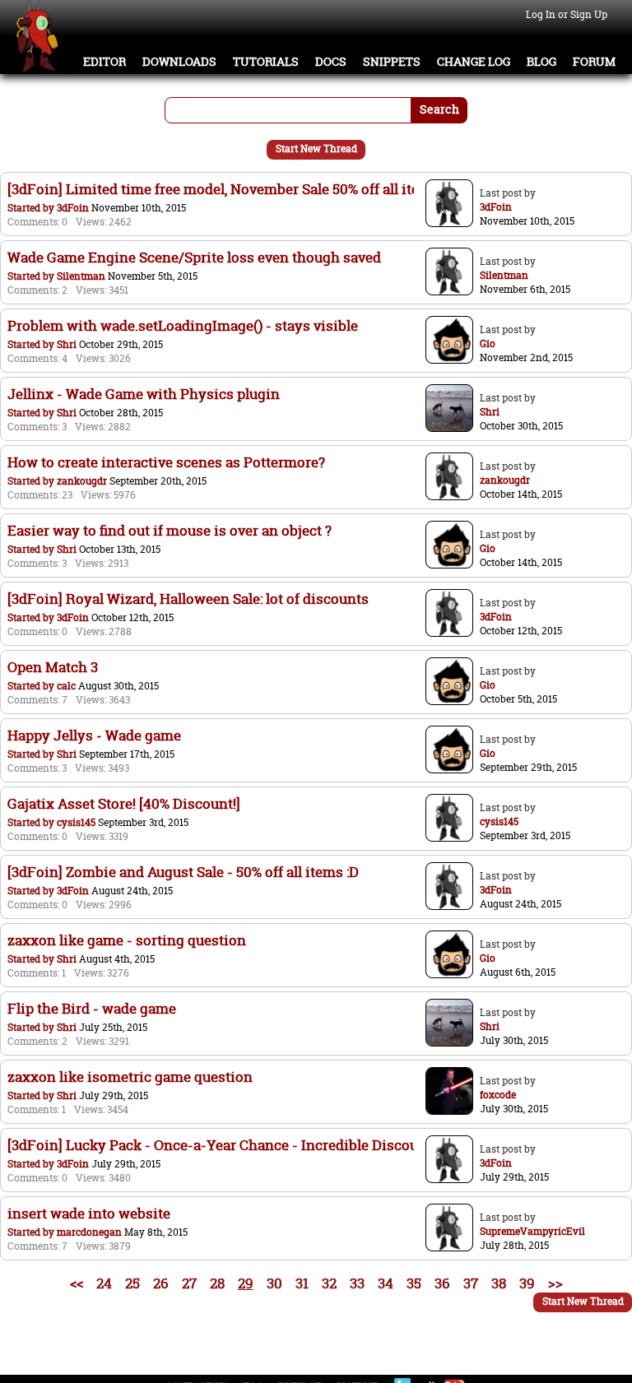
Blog (541, 61)
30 (274, 1283)
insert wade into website (88, 1213)
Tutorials (266, 61)
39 (527, 1283)
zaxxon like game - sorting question (126, 940)
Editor (104, 61)
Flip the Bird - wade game (91, 1008)
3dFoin (73, 208)
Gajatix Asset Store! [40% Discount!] (123, 803)
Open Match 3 (52, 666)
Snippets (392, 61)
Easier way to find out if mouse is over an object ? (169, 530)
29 (245, 1283)
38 (498, 1283)
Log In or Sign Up (566, 14)
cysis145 (76, 822)
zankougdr (82, 481)
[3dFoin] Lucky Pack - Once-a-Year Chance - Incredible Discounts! (225, 1144)
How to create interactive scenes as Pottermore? (166, 461)
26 (161, 1283)
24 (104, 1283)
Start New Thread (316, 148)
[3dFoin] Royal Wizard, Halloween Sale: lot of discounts (188, 598)
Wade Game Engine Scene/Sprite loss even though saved (194, 257)
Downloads (179, 61)
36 (442, 1283)
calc (66, 686)
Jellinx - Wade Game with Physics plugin (143, 393)
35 (414, 1283)
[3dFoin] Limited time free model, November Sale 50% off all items (223, 188)
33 (357, 1283)
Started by (32, 208)
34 (385, 1283)
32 (329, 1283)
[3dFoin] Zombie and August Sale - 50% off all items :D (183, 871)
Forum (594, 61)
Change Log (473, 61)
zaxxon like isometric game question (130, 1076)
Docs (330, 61)
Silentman (81, 276)
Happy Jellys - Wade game (94, 735)
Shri (67, 344)
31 (302, 1283)
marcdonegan (89, 1232)
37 (470, 1283)
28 (217, 1283)
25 (132, 1283)
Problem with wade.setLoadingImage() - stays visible (182, 325)
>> (555, 1283)
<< (76, 1283)
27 (189, 1283)
